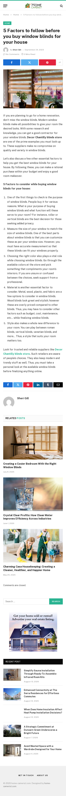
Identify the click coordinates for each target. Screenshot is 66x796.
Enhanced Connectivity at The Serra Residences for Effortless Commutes (41, 693)
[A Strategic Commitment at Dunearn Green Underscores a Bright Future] (12, 731)
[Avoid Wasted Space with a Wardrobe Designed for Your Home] (12, 750)
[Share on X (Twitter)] (29, 62)
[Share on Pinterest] (47, 62)
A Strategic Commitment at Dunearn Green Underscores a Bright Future (40, 729)
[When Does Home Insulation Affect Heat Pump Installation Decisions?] (12, 714)
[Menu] (5, 5)
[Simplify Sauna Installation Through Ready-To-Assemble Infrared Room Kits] (12, 675)
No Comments (12, 54)
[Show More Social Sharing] (60, 62)
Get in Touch (26, 775)
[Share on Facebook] (11, 62)
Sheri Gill (17, 50)
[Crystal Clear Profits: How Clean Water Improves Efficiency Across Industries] (33, 494)
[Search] (61, 5)
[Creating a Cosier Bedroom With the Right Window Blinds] (33, 443)
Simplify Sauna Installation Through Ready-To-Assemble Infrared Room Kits (40, 673)
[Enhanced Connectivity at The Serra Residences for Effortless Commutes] (12, 694)
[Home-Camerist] (33, 6)
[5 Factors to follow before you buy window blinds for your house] (33, 88)
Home (7, 23)
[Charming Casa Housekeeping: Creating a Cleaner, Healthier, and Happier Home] (33, 545)
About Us (42, 775)
